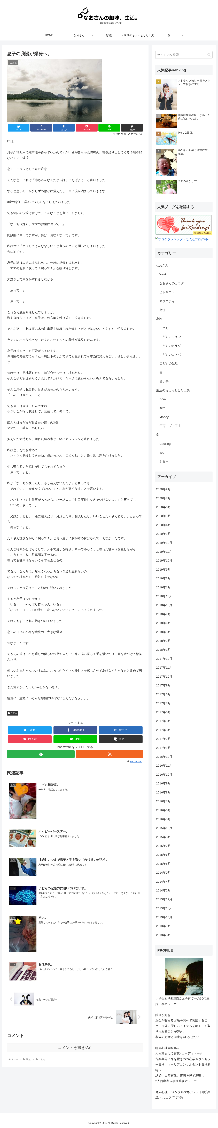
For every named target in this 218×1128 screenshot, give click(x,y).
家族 (159, 319)
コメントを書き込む (75, 1047)
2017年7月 (163, 703)
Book (162, 399)
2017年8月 (163, 694)
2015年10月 (164, 828)
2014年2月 (163, 890)
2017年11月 (164, 667)
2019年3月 (163, 578)
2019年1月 (163, 587)
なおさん (162, 265)
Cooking (165, 443)
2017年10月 (164, 676)
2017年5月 (163, 721)
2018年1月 (163, 649)
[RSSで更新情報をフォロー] (109, 754)
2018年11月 (164, 596)
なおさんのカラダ (171, 283)
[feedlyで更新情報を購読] (41, 754)
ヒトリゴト (167, 292)
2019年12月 (164, 543)
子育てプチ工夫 (170, 426)
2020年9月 (163, 489)
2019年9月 (163, 569)
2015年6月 (163, 854)
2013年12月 (164, 899)
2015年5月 (163, 863)
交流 (162, 310)
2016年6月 (163, 810)
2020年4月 (163, 525)
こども (14, 713)
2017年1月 (163, 748)
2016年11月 (164, 765)
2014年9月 (163, 872)
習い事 (164, 381)
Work (163, 274)
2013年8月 (163, 935)
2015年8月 (163, 837)
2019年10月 (164, 560)
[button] (132, 128)
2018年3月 (163, 641)
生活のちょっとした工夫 (173, 390)
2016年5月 (163, 819)
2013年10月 (164, 917)
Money (164, 417)
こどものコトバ (170, 354)
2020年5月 (163, 516)
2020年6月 (163, 507)
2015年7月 (163, 846)
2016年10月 (164, 774)
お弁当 (164, 461)
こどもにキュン (170, 336)
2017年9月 (163, 685)
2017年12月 (164, 658)
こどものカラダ (170, 345)
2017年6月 (163, 712)
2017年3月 (163, 730)
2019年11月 (164, 551)
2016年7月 (163, 801)
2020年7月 (163, 498)
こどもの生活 (168, 363)
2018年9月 (163, 614)
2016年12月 (164, 756)
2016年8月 (163, 792)
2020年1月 (163, 533)
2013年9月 (163, 926)
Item (162, 408)
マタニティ (167, 301)
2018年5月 (163, 632)
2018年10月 (164, 605)
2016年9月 (163, 783)
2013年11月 (164, 908)
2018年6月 (163, 623)
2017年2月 (163, 739)
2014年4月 (163, 881)
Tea (161, 452)
